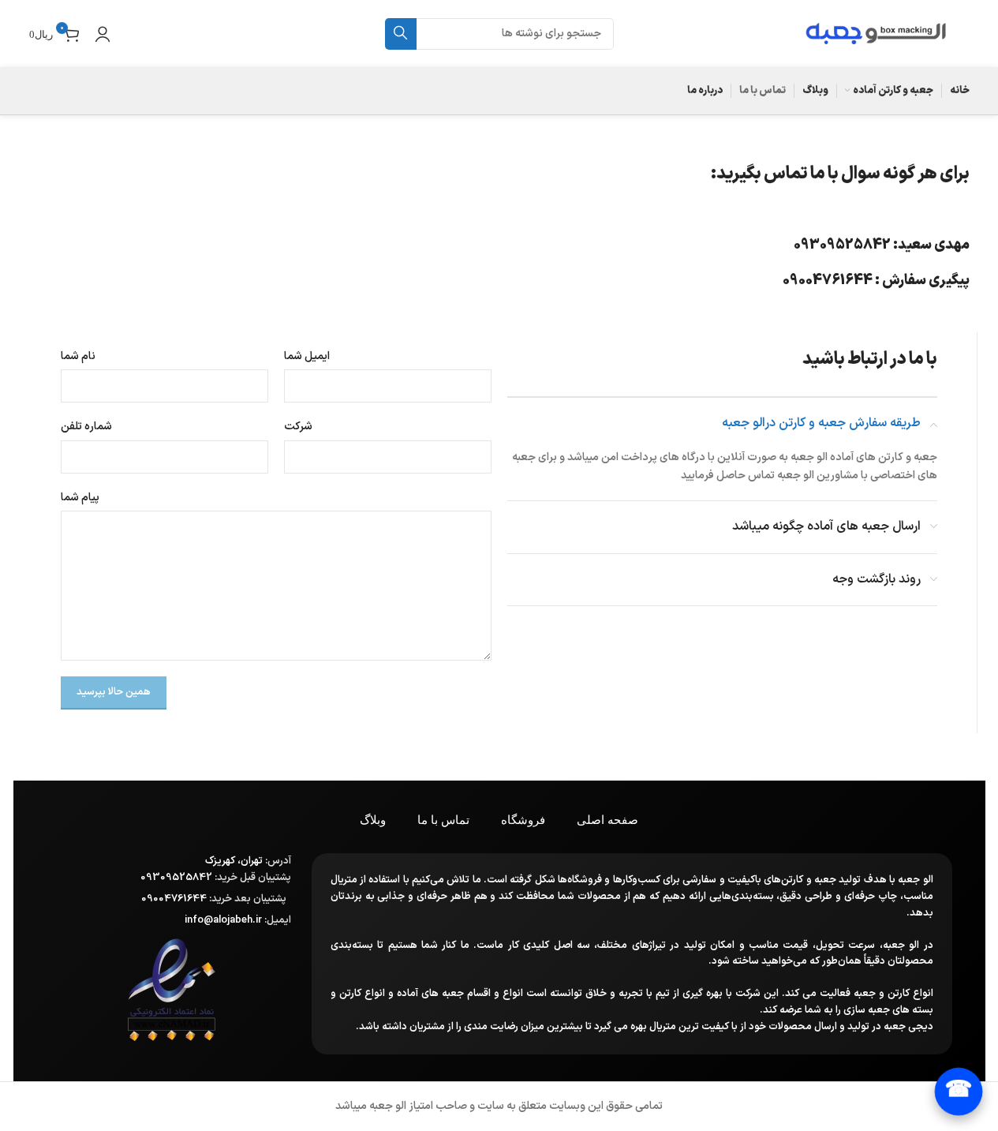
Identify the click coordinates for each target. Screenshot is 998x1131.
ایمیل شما (307, 356)
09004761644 (828, 280)
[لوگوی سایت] (875, 32)
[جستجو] (401, 34)
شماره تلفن (86, 426)
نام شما (78, 356)
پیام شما (80, 497)
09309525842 (842, 245)
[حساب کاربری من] (102, 34)
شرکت (298, 426)
